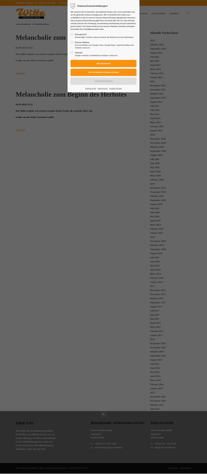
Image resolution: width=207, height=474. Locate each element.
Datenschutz (90, 88)
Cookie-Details (115, 88)
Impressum (103, 88)
